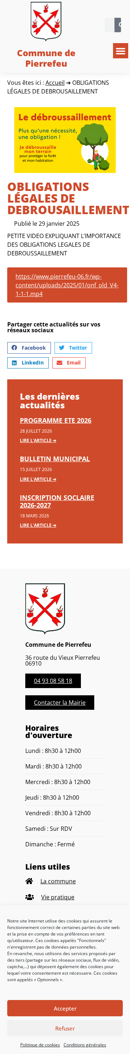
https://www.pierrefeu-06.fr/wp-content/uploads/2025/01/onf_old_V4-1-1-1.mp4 (67, 285)
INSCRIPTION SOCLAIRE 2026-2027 (57, 501)
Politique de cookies (40, 1045)
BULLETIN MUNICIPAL (55, 458)
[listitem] (65, 881)
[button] (120, 50)
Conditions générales (85, 1045)
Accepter (65, 1008)
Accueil (55, 83)
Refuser (65, 1028)
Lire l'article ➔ (38, 440)
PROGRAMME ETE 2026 (55, 420)
